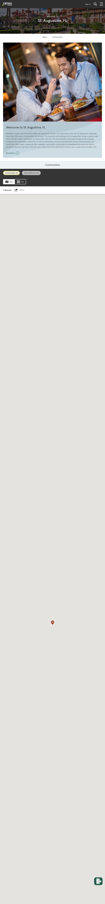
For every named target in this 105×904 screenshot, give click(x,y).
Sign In (88, 4)
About (45, 37)
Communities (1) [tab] (11, 173)
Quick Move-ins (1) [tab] (31, 173)
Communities (57, 37)
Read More (10, 153)
